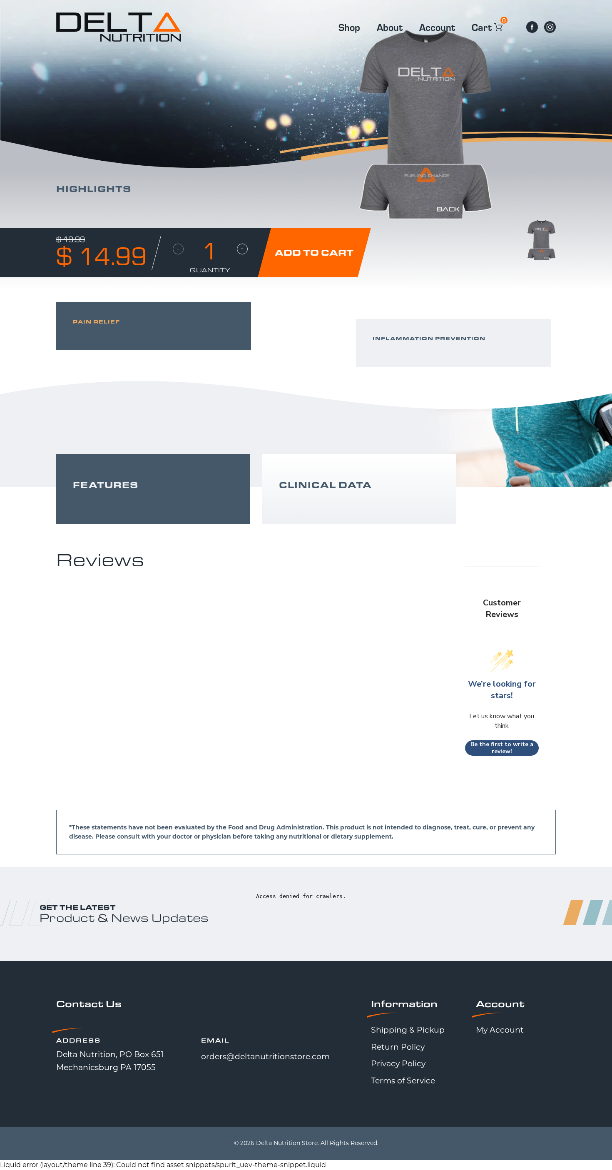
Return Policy (398, 1047)
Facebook (532, 27)
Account (437, 27)
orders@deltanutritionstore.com (265, 1056)
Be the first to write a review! (501, 748)
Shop (349, 27)
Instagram (550, 27)
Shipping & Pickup (408, 1030)
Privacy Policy (398, 1063)
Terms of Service (403, 1080)
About (390, 27)
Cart (483, 27)
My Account (500, 1030)
